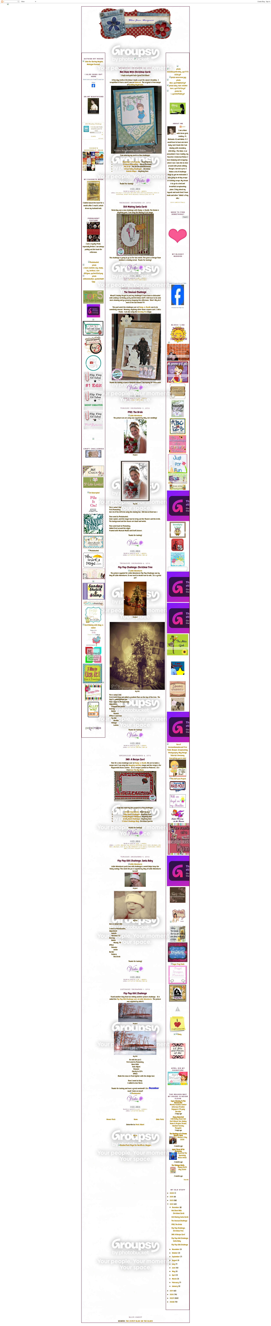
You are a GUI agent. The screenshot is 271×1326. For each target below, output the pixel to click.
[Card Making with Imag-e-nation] (93, 628)
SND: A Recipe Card (178, 1234)
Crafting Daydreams (136, 84)
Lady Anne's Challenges (131, 814)
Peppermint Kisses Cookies (139, 847)
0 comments (144, 278)
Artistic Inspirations (132, 812)
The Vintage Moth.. (178, 1165)
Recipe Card (151, 847)
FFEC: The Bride (176, 1224)
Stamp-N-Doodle (142, 280)
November (176, 1249)
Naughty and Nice (135, 765)
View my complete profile (177, 202)
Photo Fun (144, 555)
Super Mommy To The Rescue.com (178, 1102)
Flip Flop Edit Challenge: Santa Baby (135, 860)
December (176, 1207)
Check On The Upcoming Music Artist (182, 1155)
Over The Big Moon (137, 770)
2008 (172, 1302)
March (174, 1279)
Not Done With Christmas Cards (135, 72)
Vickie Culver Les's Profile (89, 79)
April (174, 1275)
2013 (172, 1200)
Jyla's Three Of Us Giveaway (178, 1150)
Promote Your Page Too (178, 307)
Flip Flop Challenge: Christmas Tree (135, 567)
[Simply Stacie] (178, 902)
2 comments (143, 553)
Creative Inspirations (130, 164)
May (174, 1271)
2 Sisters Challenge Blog (130, 821)
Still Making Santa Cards (179, 1217)
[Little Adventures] (135, 415)
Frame (133, 400)
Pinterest (137, 82)
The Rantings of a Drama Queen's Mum (178, 1134)
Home (136, 1119)
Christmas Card (135, 193)
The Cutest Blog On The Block (139, 1321)
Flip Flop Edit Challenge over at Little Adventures (134, 999)
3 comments (144, 1109)
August (174, 1260)
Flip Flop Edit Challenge (179, 1244)
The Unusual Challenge (179, 1221)
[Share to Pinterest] (139, 189)
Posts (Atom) (140, 1124)
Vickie (183, 127)
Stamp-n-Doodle (145, 307)
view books (100, 138)
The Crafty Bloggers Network (137, 848)
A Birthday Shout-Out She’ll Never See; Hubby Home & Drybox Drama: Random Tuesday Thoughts (178, 1123)
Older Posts (160, 1119)
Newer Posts (110, 1119)
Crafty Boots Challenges (131, 819)
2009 (172, 1298)
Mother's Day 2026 (182, 1138)
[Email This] (131, 189)
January (175, 1286)
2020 (172, 1193)
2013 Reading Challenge (93, 124)
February (175, 1282)
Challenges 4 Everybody (131, 162)
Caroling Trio (142, 312)
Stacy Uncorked (178, 1117)
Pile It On (127, 166)
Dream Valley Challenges (133, 169)
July (173, 1264)
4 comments (143, 745)
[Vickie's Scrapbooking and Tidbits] (177, 304)
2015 (172, 1196)
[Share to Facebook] (137, 189)
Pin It (135, 1135)
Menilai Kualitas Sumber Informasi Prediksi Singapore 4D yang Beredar (178, 1108)
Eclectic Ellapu (131, 171)
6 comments (144, 191)
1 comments (144, 398)
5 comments (143, 843)
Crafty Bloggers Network (132, 816)
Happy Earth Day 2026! (182, 1168)
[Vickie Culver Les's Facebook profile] (93, 86)
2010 (172, 1294)
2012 (172, 1204)
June (174, 1268)
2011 (171, 1291)
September (176, 1256)
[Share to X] (135, 189)
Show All (186, 1180)
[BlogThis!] (133, 189)
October (175, 1253)
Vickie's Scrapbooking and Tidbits (177, 283)
